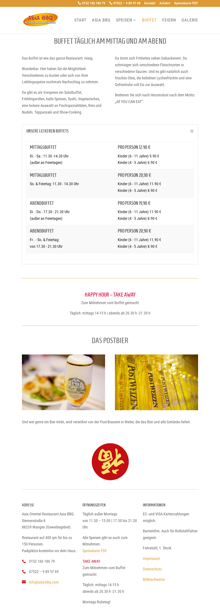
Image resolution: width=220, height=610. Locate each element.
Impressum (151, 558)
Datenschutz (152, 569)
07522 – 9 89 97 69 (127, 3)
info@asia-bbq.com (44, 582)
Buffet (149, 20)
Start (80, 20)
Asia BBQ (101, 20)
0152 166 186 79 (93, 3)
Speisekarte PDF (186, 3)
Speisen (124, 20)
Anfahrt (164, 3)
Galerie (190, 20)
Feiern (169, 20)
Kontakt (150, 3)
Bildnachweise (154, 579)
